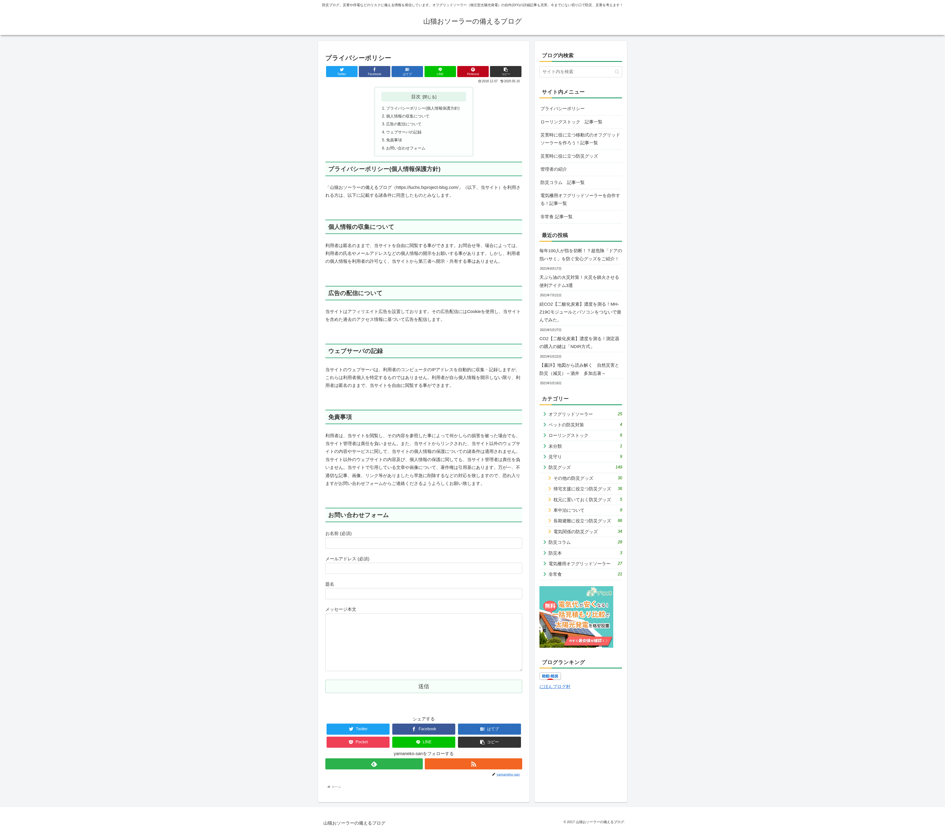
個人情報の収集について (407, 116)
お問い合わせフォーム (405, 148)
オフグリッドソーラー (585, 414)
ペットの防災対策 (585, 424)
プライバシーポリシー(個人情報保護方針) (422, 108)
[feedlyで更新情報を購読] (374, 763)
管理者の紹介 (553, 169)
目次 (416, 96)
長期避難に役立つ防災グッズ (587, 520)
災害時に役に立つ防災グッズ (569, 156)
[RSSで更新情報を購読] (473, 763)
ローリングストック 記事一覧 (571, 121)
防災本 (585, 553)
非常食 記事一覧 (556, 216)
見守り (585, 456)
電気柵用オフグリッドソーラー (585, 563)
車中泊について (587, 510)
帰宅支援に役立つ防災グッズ (587, 488)
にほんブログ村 (554, 686)
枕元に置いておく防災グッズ (587, 499)
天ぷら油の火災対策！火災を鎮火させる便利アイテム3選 (579, 281)
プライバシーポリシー (562, 108)
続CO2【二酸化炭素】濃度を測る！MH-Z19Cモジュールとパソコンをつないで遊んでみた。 (580, 312)
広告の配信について (404, 124)
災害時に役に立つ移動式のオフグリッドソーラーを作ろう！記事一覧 (580, 139)
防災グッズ (585, 467)
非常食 (585, 574)
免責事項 (394, 140)
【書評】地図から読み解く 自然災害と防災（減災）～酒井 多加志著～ (579, 369)
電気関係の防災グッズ (587, 531)
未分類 (585, 446)
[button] (505, 71)
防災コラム (585, 542)
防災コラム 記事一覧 (562, 182)
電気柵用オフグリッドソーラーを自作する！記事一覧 (580, 199)
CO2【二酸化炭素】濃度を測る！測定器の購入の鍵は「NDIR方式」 (579, 342)
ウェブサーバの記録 (404, 132)
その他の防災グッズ (587, 478)
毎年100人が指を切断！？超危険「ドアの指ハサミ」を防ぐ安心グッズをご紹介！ (580, 254)
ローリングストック (585, 435)
